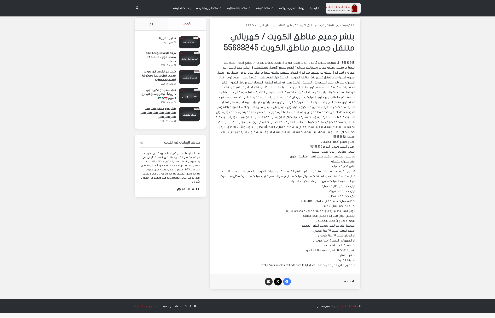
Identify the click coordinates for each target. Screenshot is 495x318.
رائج (151, 23)
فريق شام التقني (144, 306)
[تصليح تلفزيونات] (189, 42)
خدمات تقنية (265, 8)
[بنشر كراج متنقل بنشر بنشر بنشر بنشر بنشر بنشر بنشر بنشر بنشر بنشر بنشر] (189, 114)
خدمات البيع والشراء (209, 8)
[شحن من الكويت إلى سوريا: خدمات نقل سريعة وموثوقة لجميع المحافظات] (189, 77)
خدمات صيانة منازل (239, 8)
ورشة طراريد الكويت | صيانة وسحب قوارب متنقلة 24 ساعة (161, 57)
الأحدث (187, 23)
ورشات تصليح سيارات (292, 8)
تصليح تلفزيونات (166, 38)
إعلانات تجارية (183, 8)
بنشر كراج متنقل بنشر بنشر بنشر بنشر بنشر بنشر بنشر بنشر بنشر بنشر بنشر (158, 112)
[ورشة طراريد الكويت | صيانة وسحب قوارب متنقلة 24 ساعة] (189, 58)
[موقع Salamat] (343, 8)
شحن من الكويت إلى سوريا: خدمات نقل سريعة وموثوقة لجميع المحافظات (159, 75)
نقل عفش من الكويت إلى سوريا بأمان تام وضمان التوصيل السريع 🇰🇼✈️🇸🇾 (159, 94)
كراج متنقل (334, 25)
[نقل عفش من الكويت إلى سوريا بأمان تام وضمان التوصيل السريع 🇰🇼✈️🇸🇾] (189, 95)
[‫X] (193, 189)
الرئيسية (314, 8)
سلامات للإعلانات (349, 306)
